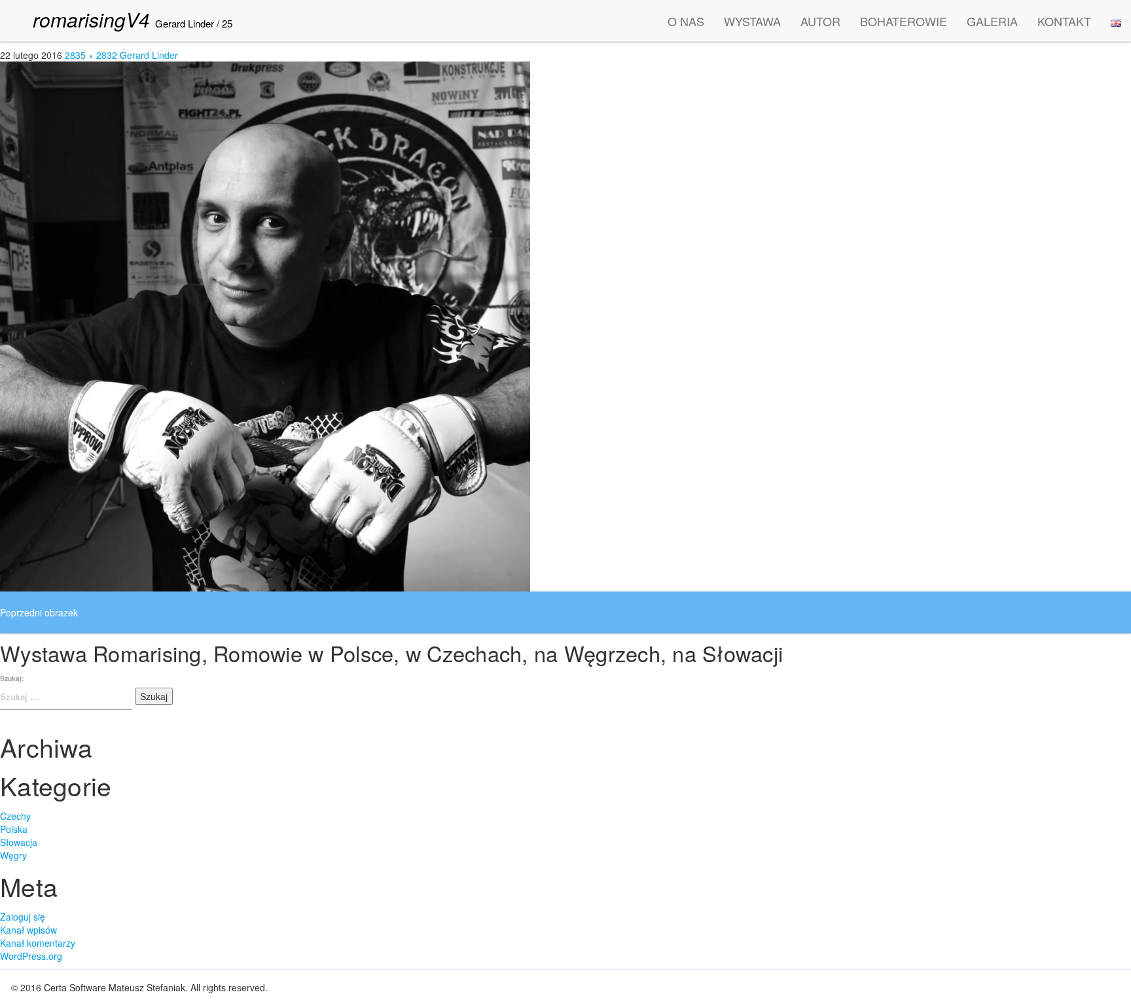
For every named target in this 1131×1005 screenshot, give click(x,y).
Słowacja (18, 842)
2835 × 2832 (91, 55)
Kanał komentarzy (37, 942)
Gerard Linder (184, 23)
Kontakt (1064, 20)
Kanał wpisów (28, 929)
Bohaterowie (903, 20)
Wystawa (752, 20)
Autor (820, 20)
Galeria (992, 20)
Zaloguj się (22, 916)
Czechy (15, 815)
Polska (13, 829)
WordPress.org (31, 955)
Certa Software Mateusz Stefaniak (114, 987)
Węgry (13, 855)
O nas (686, 20)
